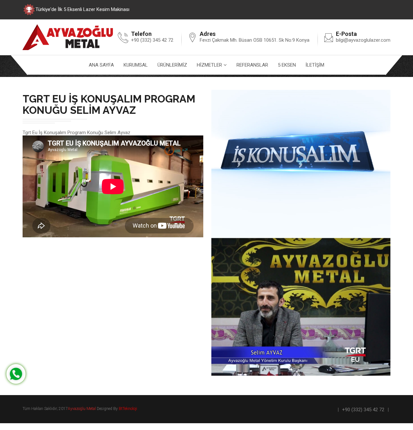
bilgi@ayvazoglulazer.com (363, 40)
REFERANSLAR (252, 65)
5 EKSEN (287, 65)
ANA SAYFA (101, 65)
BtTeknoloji (127, 408)
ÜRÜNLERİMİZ (172, 65)
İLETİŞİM (315, 65)
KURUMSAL (136, 65)
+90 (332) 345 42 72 (363, 410)
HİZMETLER (209, 65)
